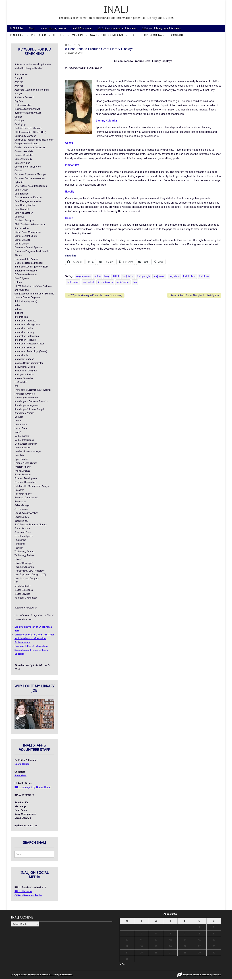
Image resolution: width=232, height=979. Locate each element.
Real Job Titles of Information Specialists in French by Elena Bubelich (31, 649)
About (31, 28)
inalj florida (128, 276)
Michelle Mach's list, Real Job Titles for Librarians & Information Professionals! (34, 638)
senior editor (123, 282)
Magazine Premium (192, 974)
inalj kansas (73, 282)
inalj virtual (88, 282)
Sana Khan (20, 775)
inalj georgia (143, 276)
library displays (105, 282)
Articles (59, 35)
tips (135, 282)
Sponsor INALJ (154, 35)
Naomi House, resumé (53, 28)
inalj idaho (174, 276)
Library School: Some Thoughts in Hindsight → (194, 295)
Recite (69, 218)
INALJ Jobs (16, 28)
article (97, 276)
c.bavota (216, 974)
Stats (133, 35)
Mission (77, 35)
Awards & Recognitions (106, 35)
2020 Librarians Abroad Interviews (117, 28)
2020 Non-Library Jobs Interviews (161, 28)
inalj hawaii (159, 276)
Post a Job (38, 35)
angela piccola (83, 276)
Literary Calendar (106, 120)
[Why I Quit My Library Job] (34, 728)
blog (106, 276)
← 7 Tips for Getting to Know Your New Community (94, 295)
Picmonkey (72, 165)
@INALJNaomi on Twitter (28, 895)
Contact (177, 35)
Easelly (69, 191)
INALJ (116, 10)
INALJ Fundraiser (82, 28)
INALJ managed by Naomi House (32, 787)
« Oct (122, 964)
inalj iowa (204, 276)
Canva (69, 143)
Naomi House (21, 763)
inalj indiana (189, 276)
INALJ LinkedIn (23, 891)
